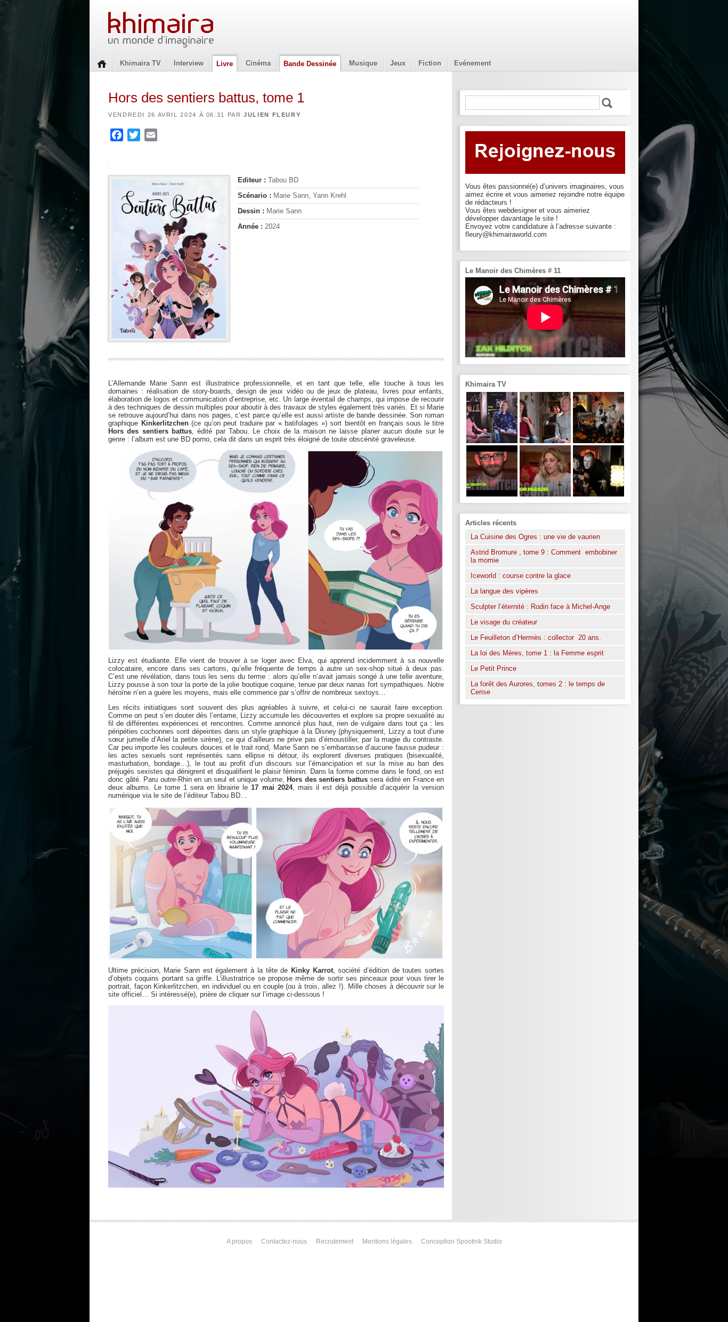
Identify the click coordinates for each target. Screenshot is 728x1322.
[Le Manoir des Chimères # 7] (598, 441)
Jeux (398, 63)
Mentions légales (387, 1241)
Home (101, 63)
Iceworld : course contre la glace (521, 576)
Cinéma (258, 63)
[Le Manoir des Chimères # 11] (491, 494)
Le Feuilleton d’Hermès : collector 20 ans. (537, 638)
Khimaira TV (140, 63)
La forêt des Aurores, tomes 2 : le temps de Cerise (538, 688)
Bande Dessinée (310, 64)
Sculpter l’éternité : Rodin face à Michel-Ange (540, 607)
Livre (224, 64)
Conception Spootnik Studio (461, 1241)
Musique (363, 63)
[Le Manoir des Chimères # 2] (545, 441)
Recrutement (334, 1241)
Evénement (472, 63)
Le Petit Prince (493, 668)
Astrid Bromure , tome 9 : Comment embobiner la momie (544, 556)
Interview (189, 63)
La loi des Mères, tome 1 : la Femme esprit (537, 653)
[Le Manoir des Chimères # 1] (491, 441)
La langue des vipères (504, 591)
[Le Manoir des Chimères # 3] (598, 494)
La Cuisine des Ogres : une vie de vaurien (535, 537)
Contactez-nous (284, 1241)
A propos (239, 1241)
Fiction (429, 63)
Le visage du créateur (504, 622)
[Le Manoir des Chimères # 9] (545, 494)
